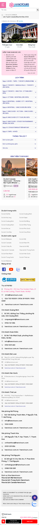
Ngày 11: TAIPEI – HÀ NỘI (10, 131)
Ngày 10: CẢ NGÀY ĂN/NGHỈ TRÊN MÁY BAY (16, 127)
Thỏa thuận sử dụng (24, 503)
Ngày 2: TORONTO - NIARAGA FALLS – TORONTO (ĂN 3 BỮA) (18, 86)
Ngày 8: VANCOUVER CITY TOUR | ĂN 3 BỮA (16, 117)
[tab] (20, 140)
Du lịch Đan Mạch (7, 253)
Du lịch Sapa (23, 217)
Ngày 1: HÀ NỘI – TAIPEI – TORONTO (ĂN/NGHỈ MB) (18, 81)
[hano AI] (35, 497)
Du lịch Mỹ (23, 239)
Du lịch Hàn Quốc (25, 253)
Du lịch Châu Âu (7, 246)
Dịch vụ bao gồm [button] (8, 140)
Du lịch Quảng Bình (8, 221)
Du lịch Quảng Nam (8, 225)
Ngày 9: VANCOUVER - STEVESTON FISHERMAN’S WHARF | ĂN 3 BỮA (18, 122)
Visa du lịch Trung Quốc (27, 250)
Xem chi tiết (31, 73)
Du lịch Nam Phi (24, 243)
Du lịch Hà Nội (6, 214)
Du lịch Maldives (7, 261)
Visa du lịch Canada (8, 250)
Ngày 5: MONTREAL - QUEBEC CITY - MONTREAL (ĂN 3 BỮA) (18, 102)
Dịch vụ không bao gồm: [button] (10, 144)
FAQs (4, 503)
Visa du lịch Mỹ (24, 246)
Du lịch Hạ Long (6, 217)
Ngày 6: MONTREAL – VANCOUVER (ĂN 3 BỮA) (17, 107)
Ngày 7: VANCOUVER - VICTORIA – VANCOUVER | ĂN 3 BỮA (18, 112)
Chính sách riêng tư (12, 503)
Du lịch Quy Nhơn (25, 232)
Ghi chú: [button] (5, 148)
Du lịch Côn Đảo (7, 232)
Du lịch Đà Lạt (6, 228)
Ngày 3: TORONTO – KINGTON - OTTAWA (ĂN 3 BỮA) (17, 92)
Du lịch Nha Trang (25, 225)
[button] (35, 140)
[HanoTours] (3, 15)
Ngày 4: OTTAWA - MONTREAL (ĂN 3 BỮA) (16, 97)
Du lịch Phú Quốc (25, 228)
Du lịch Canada (11, 15)
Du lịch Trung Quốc (8, 257)
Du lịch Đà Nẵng (25, 221)
